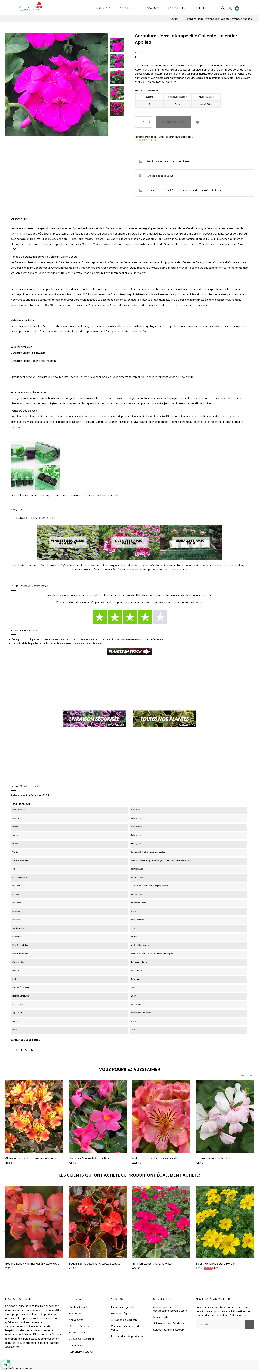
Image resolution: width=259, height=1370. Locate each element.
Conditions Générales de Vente (125, 1328)
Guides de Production (82, 1339)
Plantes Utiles (77, 1332)
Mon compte (161, 1317)
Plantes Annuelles (80, 1307)
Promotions (76, 1313)
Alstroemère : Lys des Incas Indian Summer (31, 1158)
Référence (18, 795)
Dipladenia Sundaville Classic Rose (89, 1158)
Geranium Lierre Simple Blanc (213, 1158)
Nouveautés (76, 1320)
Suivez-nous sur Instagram (168, 1330)
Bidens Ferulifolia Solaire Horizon (215, 1263)
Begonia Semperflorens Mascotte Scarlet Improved (94, 1263)
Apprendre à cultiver (81, 1351)
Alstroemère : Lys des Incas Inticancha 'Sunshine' (155, 1158)
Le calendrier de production (127, 1336)
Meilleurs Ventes (79, 1326)
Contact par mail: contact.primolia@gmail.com (170, 1309)
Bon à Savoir (76, 1345)
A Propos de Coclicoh (124, 1320)
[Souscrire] (249, 1324)
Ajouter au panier (173, 122)
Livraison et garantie (123, 1307)
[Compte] (229, 8)
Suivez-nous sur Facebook (168, 1323)
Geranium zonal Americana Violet (152, 1263)
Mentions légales (121, 1313)
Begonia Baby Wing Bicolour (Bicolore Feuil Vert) (31, 1263)
